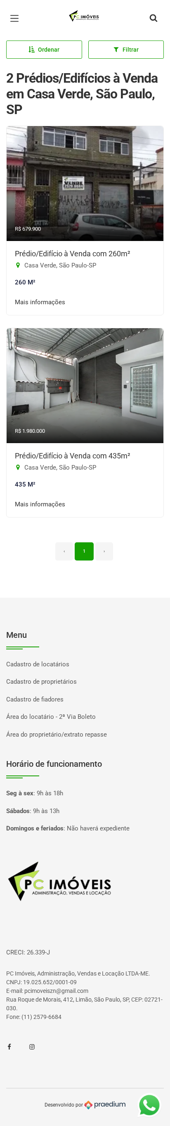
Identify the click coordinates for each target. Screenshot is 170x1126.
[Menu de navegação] (16, 18)
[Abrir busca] (153, 18)
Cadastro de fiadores (35, 699)
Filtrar (131, 49)
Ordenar (48, 49)
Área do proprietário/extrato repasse (56, 734)
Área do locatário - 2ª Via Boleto (51, 716)
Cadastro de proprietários (41, 681)
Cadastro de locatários (37, 664)
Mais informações (40, 302)
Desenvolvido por (64, 1105)
